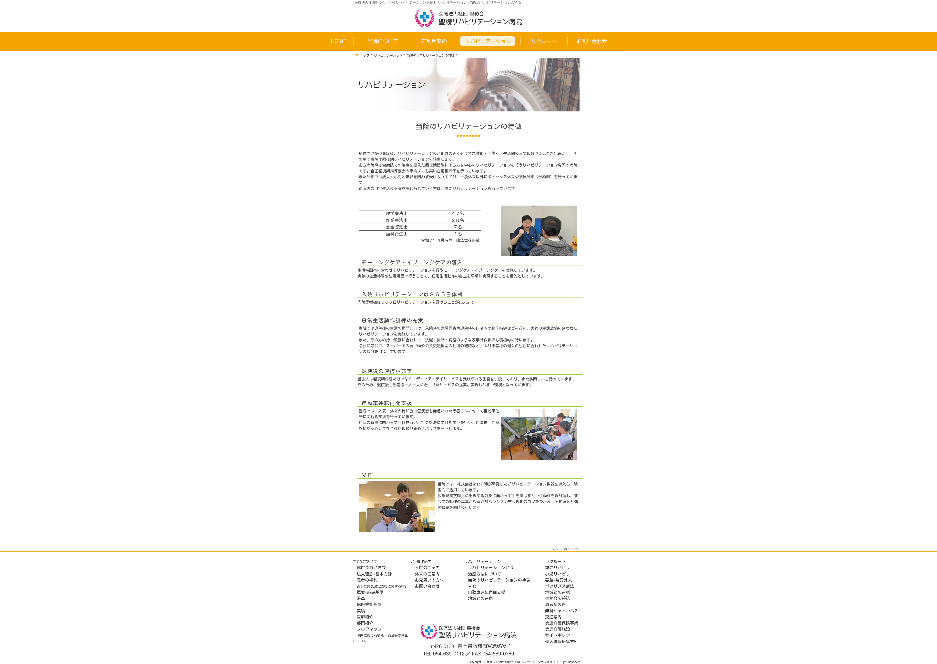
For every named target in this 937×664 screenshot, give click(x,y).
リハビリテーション (388, 55)
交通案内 (553, 617)
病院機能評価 (369, 604)
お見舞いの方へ (429, 580)
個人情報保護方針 (561, 641)
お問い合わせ (427, 586)
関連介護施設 (557, 629)
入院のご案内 (427, 567)
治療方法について (484, 574)
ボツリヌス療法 (559, 586)
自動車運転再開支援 (486, 592)
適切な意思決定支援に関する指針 (382, 586)
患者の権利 (367, 580)
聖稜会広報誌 (557, 598)
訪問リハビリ (557, 567)
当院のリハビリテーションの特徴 (430, 55)
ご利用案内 (421, 561)
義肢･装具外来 (558, 580)
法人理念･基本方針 (374, 574)
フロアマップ (369, 629)
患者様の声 (555, 604)
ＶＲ (472, 586)
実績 (361, 611)
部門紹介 (365, 623)
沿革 (361, 598)
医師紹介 (365, 617)
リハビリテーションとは (491, 567)
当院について (365, 561)
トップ (364, 55)
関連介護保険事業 (561, 623)
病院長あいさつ (371, 567)
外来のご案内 (427, 574)
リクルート (555, 561)
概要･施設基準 (370, 592)
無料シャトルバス (561, 611)
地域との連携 (480, 598)
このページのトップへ (564, 548)
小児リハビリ (557, 574)
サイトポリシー (559, 635)
